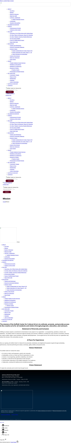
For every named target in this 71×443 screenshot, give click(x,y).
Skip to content (3, 0)
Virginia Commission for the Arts (44, 410)
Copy (13, 442)
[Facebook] (3, 425)
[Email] (3, 432)
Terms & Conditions (5, 414)
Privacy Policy (15, 414)
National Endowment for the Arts (59, 410)
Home (4, 201)
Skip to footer (10, 0)
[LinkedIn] (3, 430)
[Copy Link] (3, 434)
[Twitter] (3, 428)
